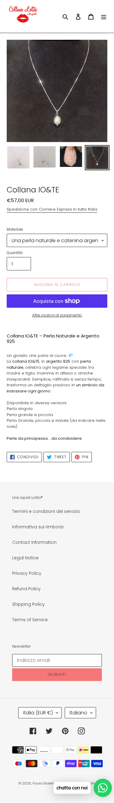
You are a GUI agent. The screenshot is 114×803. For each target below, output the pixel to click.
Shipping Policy (28, 604)
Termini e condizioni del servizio (46, 511)
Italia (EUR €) (38, 712)
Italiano (78, 712)
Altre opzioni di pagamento (57, 315)
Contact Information (34, 542)
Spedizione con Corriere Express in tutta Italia (52, 209)
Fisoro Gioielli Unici (48, 783)
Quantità (14, 252)
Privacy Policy (26, 573)
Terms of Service (30, 620)
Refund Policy (26, 589)
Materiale (15, 229)
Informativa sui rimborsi (38, 527)
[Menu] (103, 16)
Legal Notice (25, 558)
